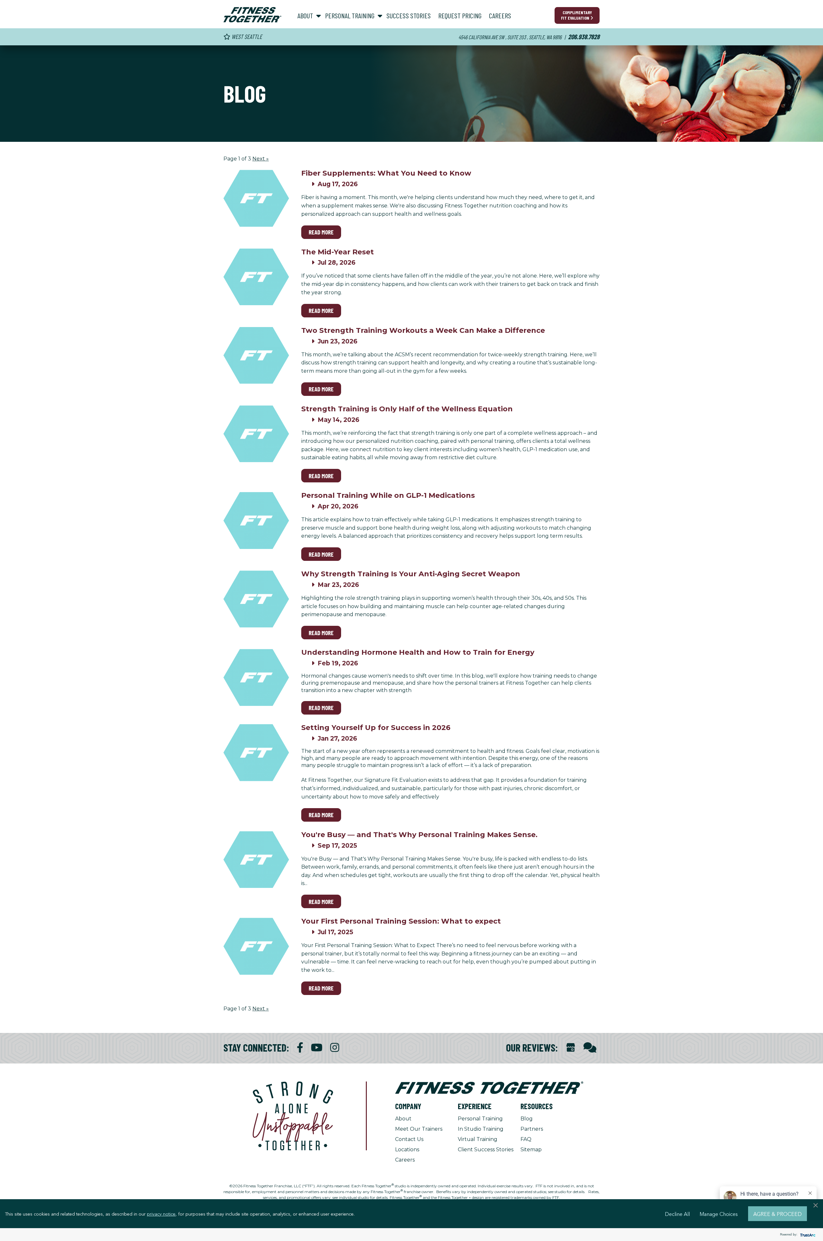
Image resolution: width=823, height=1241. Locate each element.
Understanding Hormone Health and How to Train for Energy (417, 652)
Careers (405, 1160)
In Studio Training (480, 1129)
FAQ (525, 1139)
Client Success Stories (485, 1149)
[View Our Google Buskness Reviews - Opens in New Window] (570, 1048)
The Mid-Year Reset (337, 252)
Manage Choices (719, 1213)
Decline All (677, 1213)
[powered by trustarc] (807, 1235)
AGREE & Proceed (777, 1213)
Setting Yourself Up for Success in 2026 (375, 727)
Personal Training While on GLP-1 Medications (388, 495)
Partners (531, 1129)
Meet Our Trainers (418, 1129)
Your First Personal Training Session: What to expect (401, 921)
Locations (407, 1149)
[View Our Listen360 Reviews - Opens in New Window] (590, 1047)
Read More (321, 232)
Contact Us (409, 1139)
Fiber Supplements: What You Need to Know (386, 173)
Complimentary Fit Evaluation (576, 15)
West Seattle (246, 36)
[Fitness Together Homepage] (252, 15)
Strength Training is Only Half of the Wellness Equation (407, 409)
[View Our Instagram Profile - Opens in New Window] (334, 1047)
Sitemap (531, 1149)
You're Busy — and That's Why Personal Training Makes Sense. (419, 834)
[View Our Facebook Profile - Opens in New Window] (300, 1047)
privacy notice (161, 1213)
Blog (526, 1119)
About (403, 1119)
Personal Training (480, 1119)
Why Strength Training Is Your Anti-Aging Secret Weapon (410, 574)
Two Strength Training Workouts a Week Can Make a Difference (423, 330)
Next (260, 159)
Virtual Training (477, 1139)
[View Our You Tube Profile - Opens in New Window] (317, 1047)
